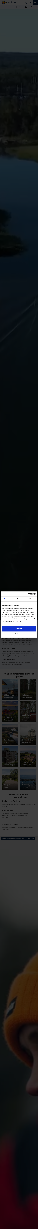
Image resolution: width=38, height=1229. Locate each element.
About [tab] (31, 599)
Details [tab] (19, 599)
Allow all (19, 628)
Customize (18, 634)
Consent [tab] (6, 599)
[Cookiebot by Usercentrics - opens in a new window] (28, 594)
